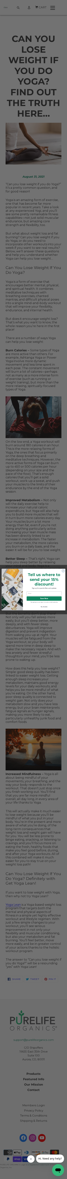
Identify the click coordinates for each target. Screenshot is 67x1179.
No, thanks (44, 606)
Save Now (44, 598)
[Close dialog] (63, 570)
